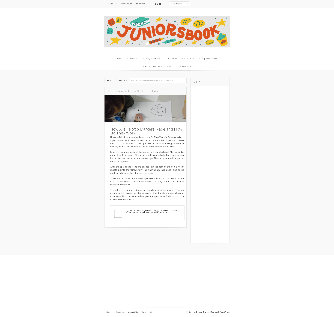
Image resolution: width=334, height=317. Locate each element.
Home (112, 80)
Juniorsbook (123, 91)
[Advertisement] (134, 235)
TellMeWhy (122, 80)
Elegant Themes (203, 312)
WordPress (225, 312)
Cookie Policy (147, 312)
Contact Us (133, 312)
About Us (120, 312)
